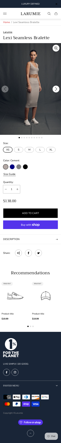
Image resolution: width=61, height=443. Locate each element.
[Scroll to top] (30, 433)
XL (50, 149)
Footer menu (11, 386)
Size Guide (9, 174)
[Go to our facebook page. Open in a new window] (6, 372)
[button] (19, 137)
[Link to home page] (11, 348)
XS (7, 149)
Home (6, 22)
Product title (8, 314)
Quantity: (8, 182)
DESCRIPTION (11, 239)
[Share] (18, 253)
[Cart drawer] (56, 13)
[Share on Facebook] (28, 253)
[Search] (49, 13)
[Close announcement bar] (56, 4)
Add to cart (30, 213)
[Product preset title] (15, 295)
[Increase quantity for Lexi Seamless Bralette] (17, 189)
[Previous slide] (5, 89)
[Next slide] (56, 89)
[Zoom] (56, 48)
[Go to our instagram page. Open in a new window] (15, 372)
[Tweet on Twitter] (38, 253)
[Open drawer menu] (4, 13)
